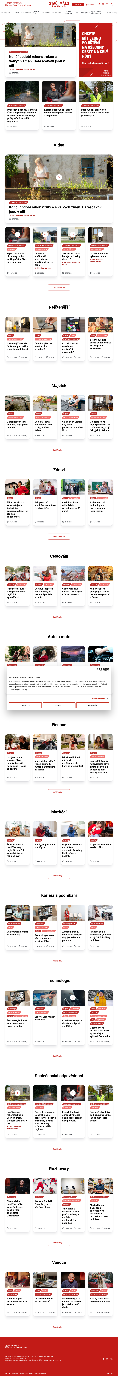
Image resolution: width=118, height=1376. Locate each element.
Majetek (7, 13)
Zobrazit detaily (98, 698)
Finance (47, 13)
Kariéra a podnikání (68, 12)
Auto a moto (36, 12)
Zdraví (16, 13)
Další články (57, 450)
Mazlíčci (58, 13)
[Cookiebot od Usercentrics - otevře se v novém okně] (99, 669)
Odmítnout (25, 705)
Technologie (83, 13)
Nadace (78, 4)
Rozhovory (113, 13)
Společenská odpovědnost (96, 12)
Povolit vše (92, 705)
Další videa (57, 287)
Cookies (110, 1373)
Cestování (27, 13)
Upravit (58, 705)
